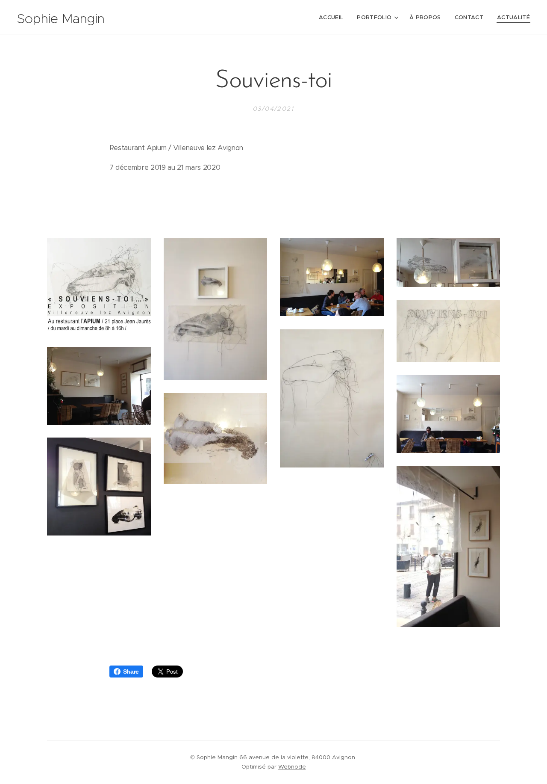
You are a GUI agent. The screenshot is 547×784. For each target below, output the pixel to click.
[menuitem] (333, 17)
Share (131, 671)
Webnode (292, 766)
